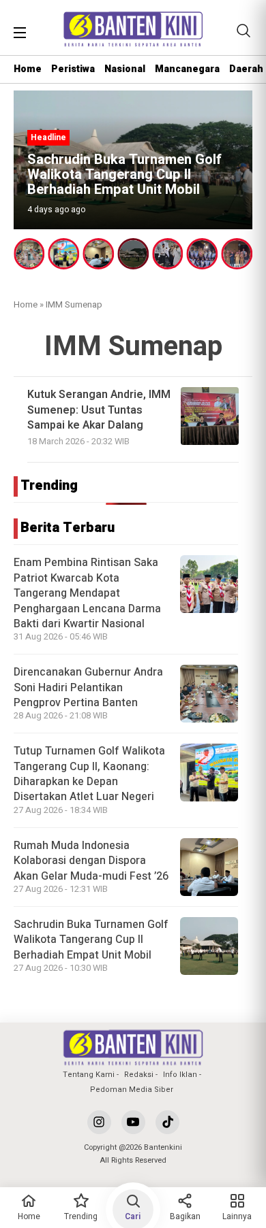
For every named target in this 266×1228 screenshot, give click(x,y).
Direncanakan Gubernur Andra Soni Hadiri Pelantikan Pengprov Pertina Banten (88, 687)
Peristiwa (73, 69)
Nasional (124, 69)
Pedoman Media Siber (131, 1089)
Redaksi (138, 1074)
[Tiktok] (167, 1122)
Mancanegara (187, 69)
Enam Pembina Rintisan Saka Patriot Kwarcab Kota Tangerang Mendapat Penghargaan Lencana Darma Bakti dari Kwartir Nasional (87, 593)
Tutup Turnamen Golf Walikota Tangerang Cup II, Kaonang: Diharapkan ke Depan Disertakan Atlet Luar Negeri (89, 774)
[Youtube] (133, 1122)
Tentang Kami (89, 1074)
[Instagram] (99, 1122)
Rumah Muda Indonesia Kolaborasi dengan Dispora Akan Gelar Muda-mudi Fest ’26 (91, 860)
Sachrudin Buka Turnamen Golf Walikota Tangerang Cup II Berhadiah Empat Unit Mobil (91, 939)
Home (28, 69)
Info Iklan (180, 1074)
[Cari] (243, 31)
